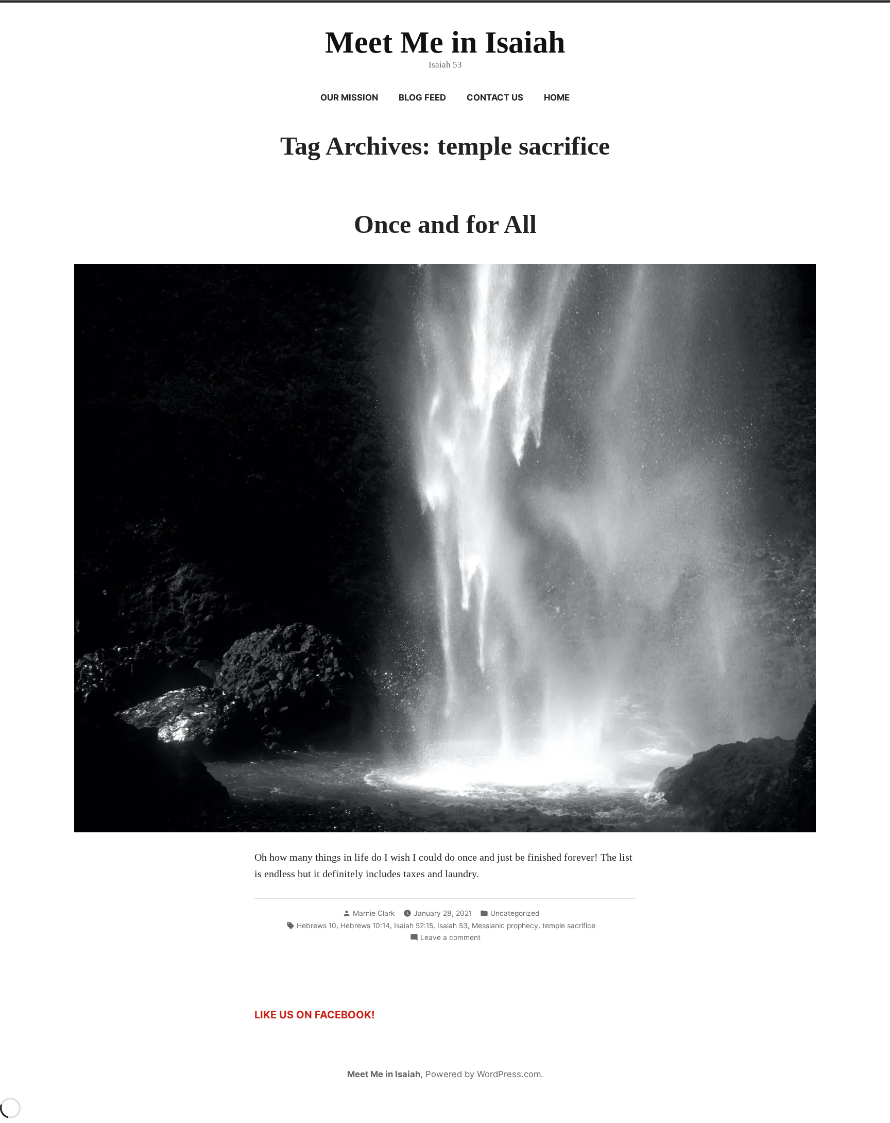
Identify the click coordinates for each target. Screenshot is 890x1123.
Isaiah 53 (452, 925)
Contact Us (495, 97)
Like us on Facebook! (314, 1015)
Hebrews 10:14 (365, 925)
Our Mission (349, 97)
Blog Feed (422, 97)
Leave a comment (450, 938)
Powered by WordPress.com (483, 1074)
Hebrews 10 (316, 925)
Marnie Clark (374, 913)
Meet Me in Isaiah (445, 42)
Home (557, 97)
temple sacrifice (568, 925)
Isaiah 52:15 (413, 925)
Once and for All (445, 224)
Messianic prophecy (505, 925)
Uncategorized (515, 913)
